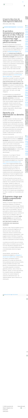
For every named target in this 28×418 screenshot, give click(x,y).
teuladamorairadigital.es (13, 51)
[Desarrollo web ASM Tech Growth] (23, 408)
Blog (14, 23)
